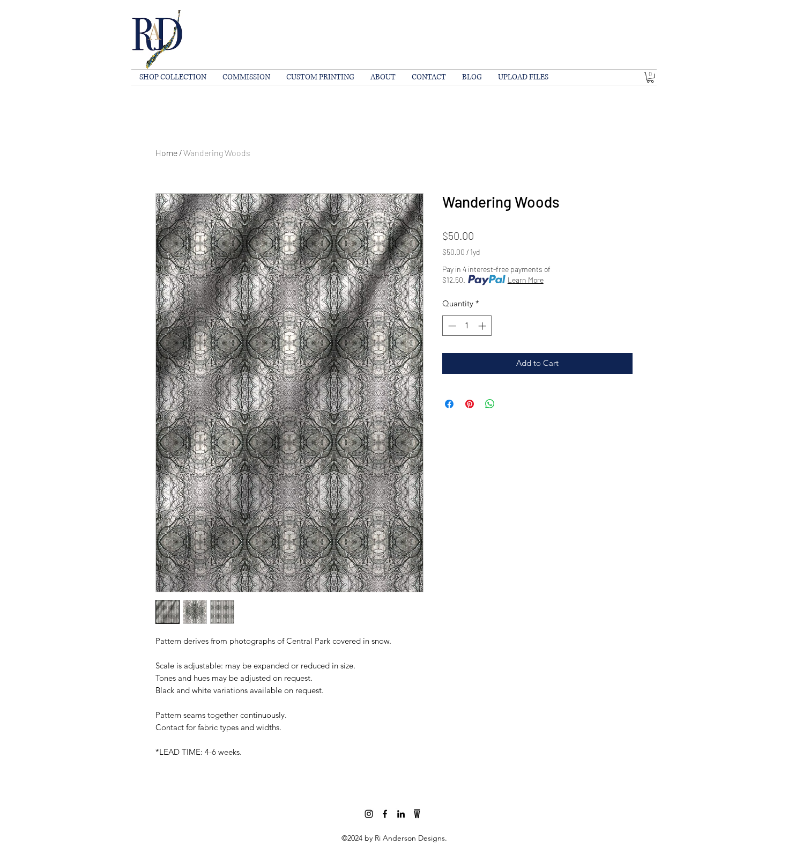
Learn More (526, 279)
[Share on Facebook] (449, 404)
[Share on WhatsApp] (490, 404)
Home (166, 153)
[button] (650, 77)
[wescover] (417, 813)
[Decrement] (451, 326)
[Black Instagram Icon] (368, 813)
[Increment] (483, 326)
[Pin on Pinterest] (469, 404)
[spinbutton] (467, 326)
